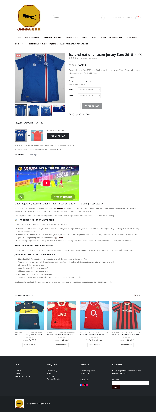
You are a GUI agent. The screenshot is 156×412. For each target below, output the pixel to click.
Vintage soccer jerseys (94, 81)
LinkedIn (79, 114)
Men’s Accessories (116, 37)
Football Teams (25, 332)
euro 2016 (76, 84)
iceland (82, 84)
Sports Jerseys (132, 37)
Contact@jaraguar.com (87, 371)
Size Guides (51, 376)
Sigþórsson (58, 238)
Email (88, 114)
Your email (115, 380)
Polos (93, 37)
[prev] (137, 54)
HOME (18, 37)
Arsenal (17, 332)
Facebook (71, 114)
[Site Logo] (29, 17)
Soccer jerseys (126, 332)
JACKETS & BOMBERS (31, 37)
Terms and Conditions (22, 376)
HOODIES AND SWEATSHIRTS (52, 37)
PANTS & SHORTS (72, 37)
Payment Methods (53, 379)
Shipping (50, 373)
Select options (29, 345)
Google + (83, 114)
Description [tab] (20, 155)
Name (71, 96)
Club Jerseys (117, 332)
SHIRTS (84, 37)
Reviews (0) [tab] (33, 155)
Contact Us (128, 18)
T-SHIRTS (102, 37)
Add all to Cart (58, 136)
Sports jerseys (81, 81)
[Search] (100, 17)
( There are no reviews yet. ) (88, 58)
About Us (118, 18)
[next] (140, 54)
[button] (15, 78)
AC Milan (82, 332)
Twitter (75, 114)
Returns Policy (52, 371)
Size (70, 90)
